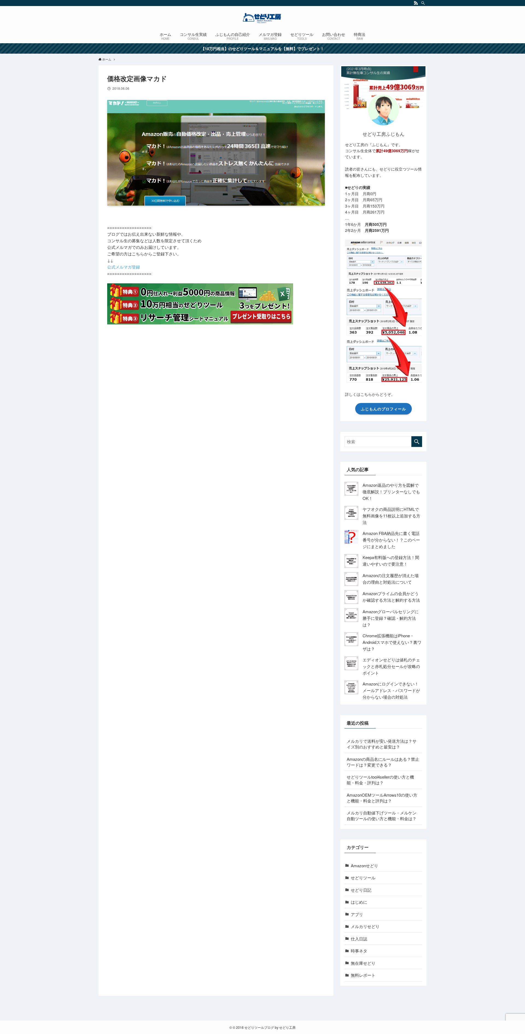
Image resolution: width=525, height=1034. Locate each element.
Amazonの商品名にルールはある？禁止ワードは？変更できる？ (383, 762)
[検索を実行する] (416, 441)
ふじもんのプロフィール (383, 408)
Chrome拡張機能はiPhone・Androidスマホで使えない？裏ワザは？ (392, 642)
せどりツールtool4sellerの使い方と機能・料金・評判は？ (380, 779)
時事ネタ (359, 951)
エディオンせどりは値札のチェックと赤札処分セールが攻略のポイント (391, 666)
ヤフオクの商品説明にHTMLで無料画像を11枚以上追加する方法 (391, 515)
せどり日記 (361, 890)
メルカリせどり (365, 926)
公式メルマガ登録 (123, 267)
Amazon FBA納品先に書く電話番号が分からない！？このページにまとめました (391, 539)
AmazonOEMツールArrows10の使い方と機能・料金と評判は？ (382, 797)
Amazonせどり (364, 865)
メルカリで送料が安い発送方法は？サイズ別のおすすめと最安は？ (381, 744)
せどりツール (363, 877)
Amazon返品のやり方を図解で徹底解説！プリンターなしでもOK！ (391, 491)
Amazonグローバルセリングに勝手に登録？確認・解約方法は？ (391, 618)
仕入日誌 (359, 938)
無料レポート (363, 975)
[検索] (423, 3)
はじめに (359, 902)
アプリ (357, 914)
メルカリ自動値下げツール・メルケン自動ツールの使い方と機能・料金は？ (381, 815)
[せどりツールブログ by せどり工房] (262, 18)
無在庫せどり (363, 963)
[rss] (415, 3)
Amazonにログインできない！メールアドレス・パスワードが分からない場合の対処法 (391, 690)
